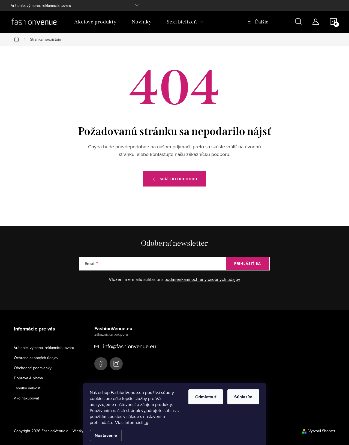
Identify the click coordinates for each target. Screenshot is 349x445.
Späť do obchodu (178, 179)
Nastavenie (106, 435)
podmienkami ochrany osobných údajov (202, 279)
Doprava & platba (28, 378)
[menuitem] (95, 22)
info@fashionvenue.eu (129, 346)
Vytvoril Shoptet (321, 431)
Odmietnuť (205, 397)
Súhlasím (243, 397)
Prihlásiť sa (247, 263)
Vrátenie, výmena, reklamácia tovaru (41, 5)
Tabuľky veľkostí (27, 388)
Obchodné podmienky (33, 368)
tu (146, 422)
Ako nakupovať (26, 398)
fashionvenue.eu (116, 363)
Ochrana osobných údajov (36, 357)
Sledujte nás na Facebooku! (100, 363)
